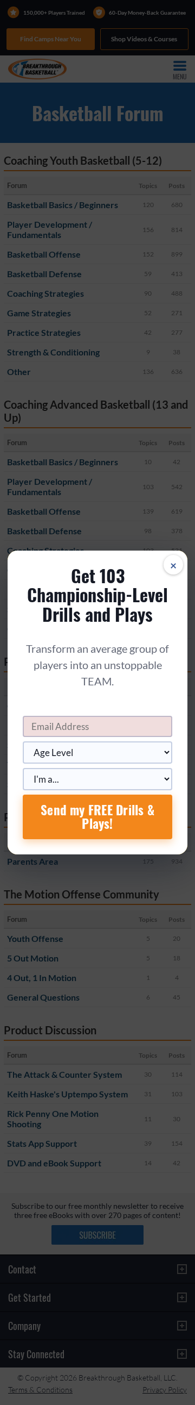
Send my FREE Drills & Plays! (97, 817)
